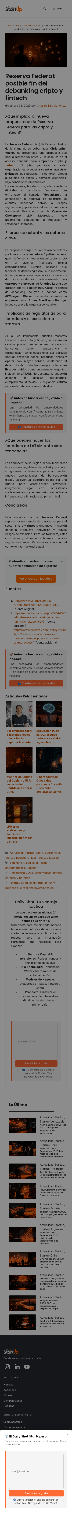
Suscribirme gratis (36, 1493)
